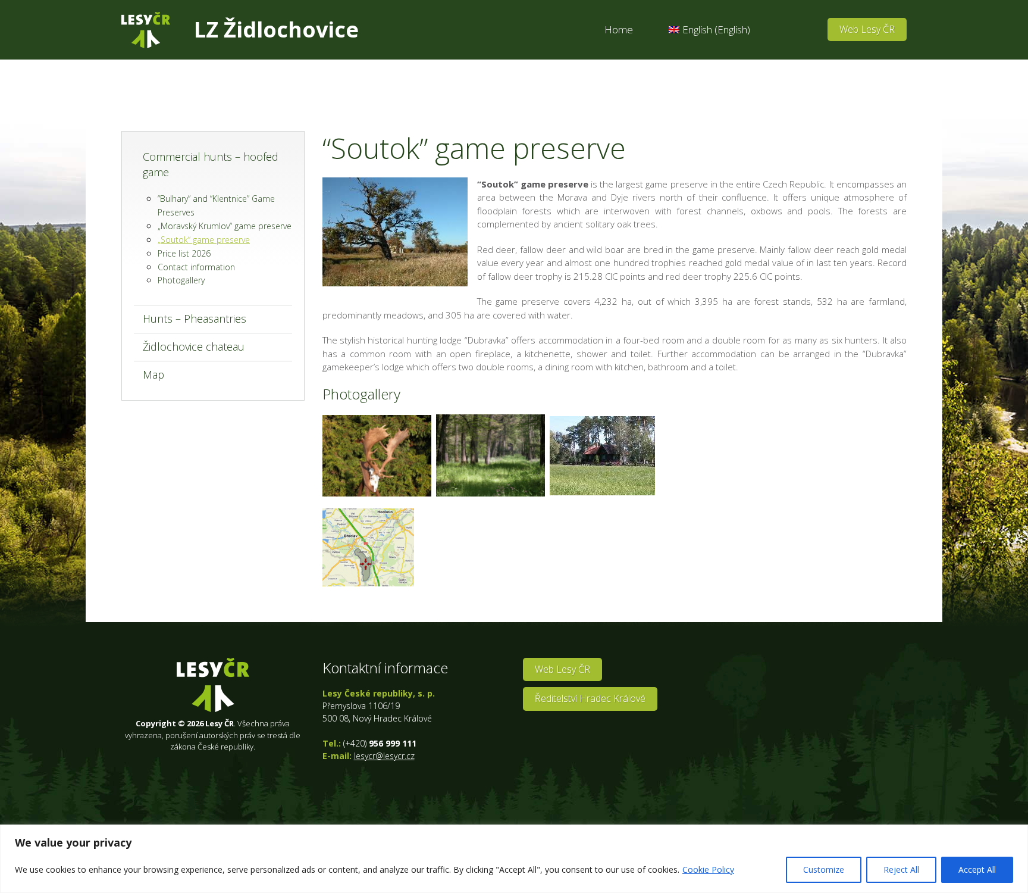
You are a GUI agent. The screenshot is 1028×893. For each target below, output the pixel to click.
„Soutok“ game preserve (204, 239)
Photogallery (181, 280)
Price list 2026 (184, 253)
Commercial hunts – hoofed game (210, 164)
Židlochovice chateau (194, 346)
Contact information (196, 267)
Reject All (901, 869)
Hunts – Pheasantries (194, 318)
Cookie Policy (708, 869)
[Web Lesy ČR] (145, 30)
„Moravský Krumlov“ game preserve (225, 226)
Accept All (977, 869)
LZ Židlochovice (276, 29)
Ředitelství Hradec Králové (590, 698)
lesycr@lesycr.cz (384, 755)
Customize (823, 869)
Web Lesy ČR (867, 29)
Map (153, 374)
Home (618, 29)
